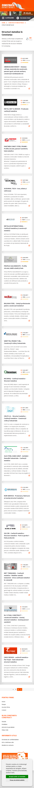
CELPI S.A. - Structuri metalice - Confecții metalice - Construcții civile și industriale (15, 418)
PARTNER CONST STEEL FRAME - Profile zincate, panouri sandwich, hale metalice (16, 149)
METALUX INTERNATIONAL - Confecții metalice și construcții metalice (15, 228)
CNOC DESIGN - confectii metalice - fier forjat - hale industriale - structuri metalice (16, 660)
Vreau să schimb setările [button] (17, 780)
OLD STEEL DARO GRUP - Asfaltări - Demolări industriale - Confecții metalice (16, 458)
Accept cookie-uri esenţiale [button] (17, 776)
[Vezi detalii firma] (29, 88)
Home (3, 23)
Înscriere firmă (25, 18)
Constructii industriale (16, 23)
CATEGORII (9, 18)
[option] (17, 13)
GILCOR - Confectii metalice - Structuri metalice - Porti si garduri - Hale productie (17, 535)
